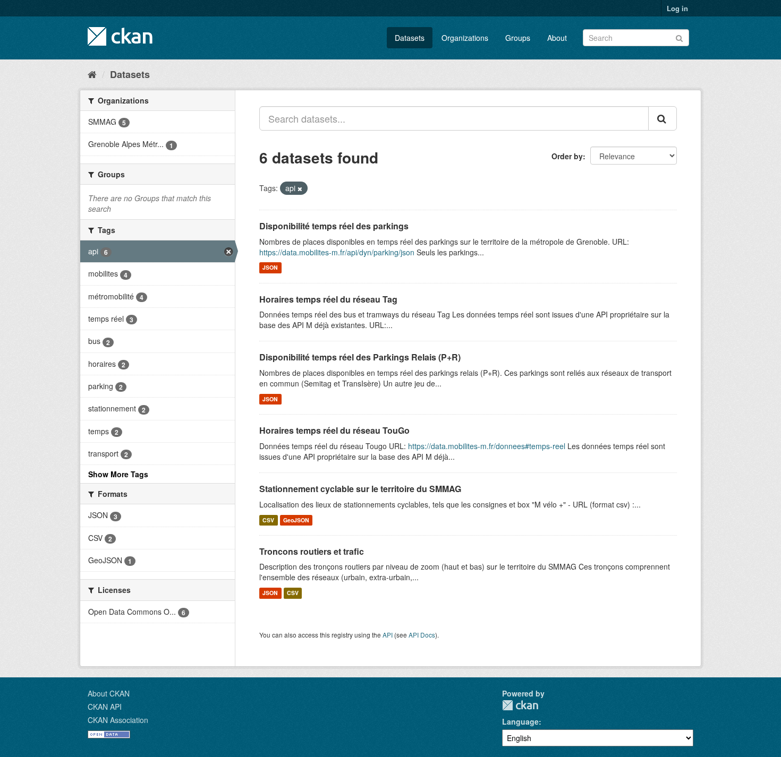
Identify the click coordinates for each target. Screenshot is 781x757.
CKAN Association (118, 720)
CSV (268, 520)
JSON (270, 268)
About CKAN (109, 693)
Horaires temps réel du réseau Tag (328, 299)
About (557, 37)
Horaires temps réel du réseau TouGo (334, 430)
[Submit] (679, 36)
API (388, 634)
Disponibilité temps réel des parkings (334, 226)
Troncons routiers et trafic (311, 551)
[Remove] (300, 188)
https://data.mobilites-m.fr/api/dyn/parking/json (336, 252)
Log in (677, 8)
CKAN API (105, 706)
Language (520, 721)
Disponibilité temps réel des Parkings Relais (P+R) (360, 357)
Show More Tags (118, 474)
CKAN (520, 705)
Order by (567, 156)
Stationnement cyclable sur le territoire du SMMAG (360, 489)
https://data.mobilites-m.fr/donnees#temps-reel (486, 446)
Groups (517, 37)
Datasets (410, 37)
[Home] (92, 74)
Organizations (465, 37)
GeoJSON (296, 520)
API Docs (422, 634)
